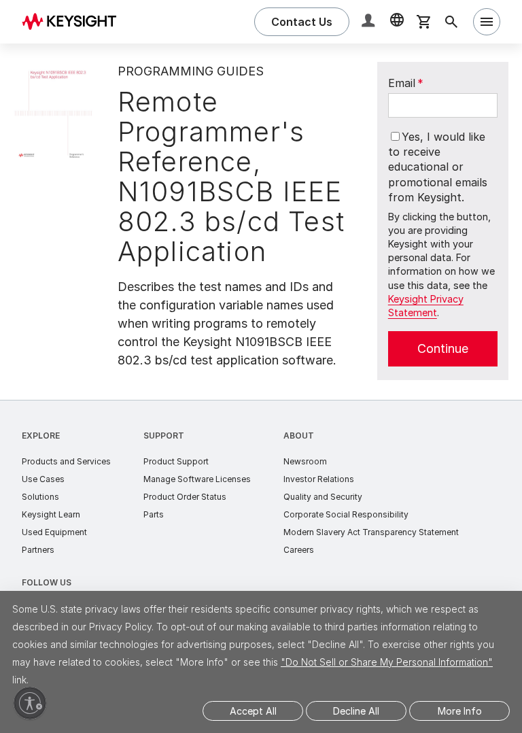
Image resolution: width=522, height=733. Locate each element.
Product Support (176, 461)
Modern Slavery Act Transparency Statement (371, 532)
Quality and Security (322, 497)
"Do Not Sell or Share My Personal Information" (387, 662)
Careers (298, 550)
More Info (460, 711)
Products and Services (66, 461)
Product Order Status (184, 497)
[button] (370, 22)
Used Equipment (54, 532)
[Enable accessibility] (30, 703)
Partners (38, 550)
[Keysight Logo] (74, 21)
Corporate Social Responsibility (345, 514)
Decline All (356, 711)
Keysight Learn (51, 514)
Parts (153, 514)
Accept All (253, 711)
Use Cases (43, 479)
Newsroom (305, 461)
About (298, 435)
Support (163, 435)
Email (405, 83)
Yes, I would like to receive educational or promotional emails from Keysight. (437, 167)
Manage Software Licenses (197, 479)
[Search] (451, 22)
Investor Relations (318, 479)
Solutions (40, 497)
